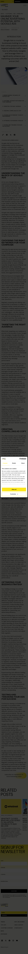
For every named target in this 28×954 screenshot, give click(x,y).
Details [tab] (14, 463)
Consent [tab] (5, 463)
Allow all (14, 489)
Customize (13, 494)
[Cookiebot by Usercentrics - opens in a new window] (19, 459)
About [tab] (23, 463)
